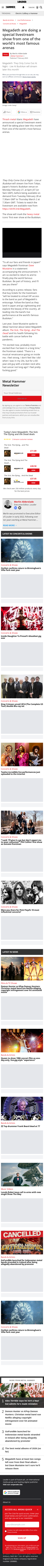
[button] (3, 7)
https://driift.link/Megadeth (16, 208)
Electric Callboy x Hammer (27, 13)
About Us (6, 1502)
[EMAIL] (20, 507)
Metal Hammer (17, 56)
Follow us (24, 112)
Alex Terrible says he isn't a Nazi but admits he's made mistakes (22, 1402)
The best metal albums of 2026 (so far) (23, 1450)
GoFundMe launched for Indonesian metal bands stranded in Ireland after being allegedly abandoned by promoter (22, 1436)
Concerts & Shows (9, 24)
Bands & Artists (8, 20)
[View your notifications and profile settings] (23, 7)
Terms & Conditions (19, 1549)
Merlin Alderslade (19, 53)
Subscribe (31, 7)
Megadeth (23, 24)
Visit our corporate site (12, 1484)
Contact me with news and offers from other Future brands (22, 1531)
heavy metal (33, 214)
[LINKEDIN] (16, 507)
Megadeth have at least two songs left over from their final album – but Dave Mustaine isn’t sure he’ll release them (23, 1464)
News (5, 54)
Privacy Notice (34, 408)
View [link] (33, 455)
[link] (7, 453)
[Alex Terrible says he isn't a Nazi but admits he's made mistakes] (22, 1395)
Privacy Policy (30, 1547)
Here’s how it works (29, 77)
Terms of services (31, 405)
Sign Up (22, 1538)
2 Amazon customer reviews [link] (22, 439)
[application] (22, 239)
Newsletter (36, 112)
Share (8, 112)
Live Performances (24, 20)
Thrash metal (9, 119)
